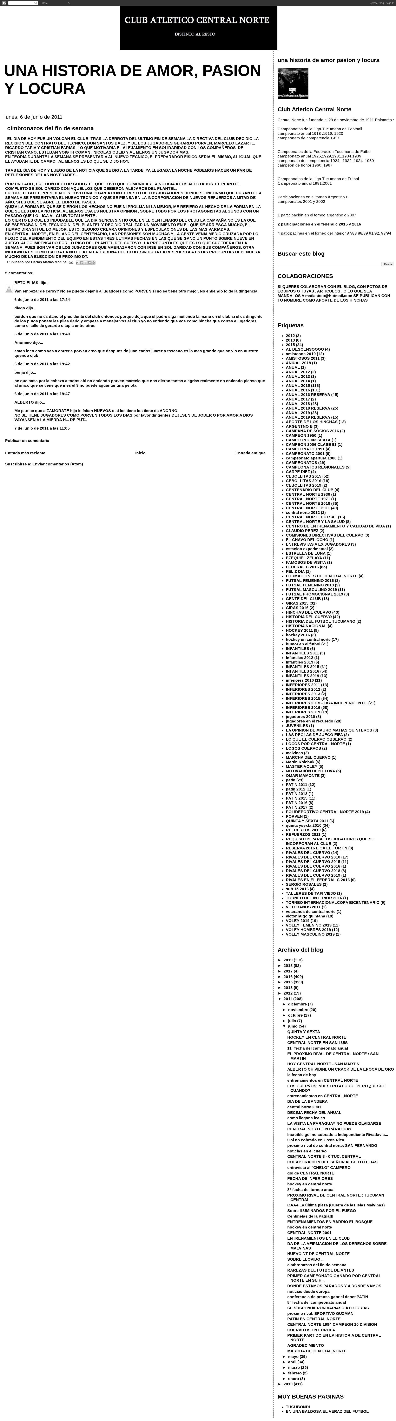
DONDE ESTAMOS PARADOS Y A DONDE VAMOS (334, 1286)
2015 (290, 345)
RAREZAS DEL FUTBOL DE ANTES (320, 1270)
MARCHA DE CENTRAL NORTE (317, 1351)
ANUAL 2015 (298, 385)
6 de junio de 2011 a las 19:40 (42, 334)
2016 (289, 977)
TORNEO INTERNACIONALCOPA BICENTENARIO (333, 902)
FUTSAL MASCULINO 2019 (311, 589)
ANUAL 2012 (298, 372)
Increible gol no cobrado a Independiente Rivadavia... (337, 1134)
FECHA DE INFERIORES (310, 1178)
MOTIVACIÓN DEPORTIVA (310, 771)
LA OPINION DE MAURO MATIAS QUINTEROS (329, 730)
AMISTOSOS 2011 (303, 358)
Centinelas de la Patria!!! (310, 1216)
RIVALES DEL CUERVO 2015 (313, 862)
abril (292, 1362)
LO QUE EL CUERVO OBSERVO (316, 739)
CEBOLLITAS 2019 (303, 485)
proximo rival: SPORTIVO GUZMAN (320, 1313)
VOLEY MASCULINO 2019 (310, 934)
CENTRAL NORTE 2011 (308, 508)
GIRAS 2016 (297, 608)
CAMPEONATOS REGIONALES (315, 467)
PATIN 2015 (297, 798)
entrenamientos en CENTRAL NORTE (322, 1080)
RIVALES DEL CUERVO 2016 (313, 866)
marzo (294, 1367)
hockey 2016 (298, 635)
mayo (294, 1356)
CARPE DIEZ (298, 472)
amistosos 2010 (301, 354)
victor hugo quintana (305, 916)
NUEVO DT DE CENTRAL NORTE (318, 1254)
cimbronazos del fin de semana (316, 1265)
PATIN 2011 (296, 784)
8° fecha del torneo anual (311, 1189)
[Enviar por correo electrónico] (78, 263)
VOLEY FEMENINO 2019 (309, 925)
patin (290, 780)
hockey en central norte (308, 639)
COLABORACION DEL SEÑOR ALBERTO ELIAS (332, 1162)
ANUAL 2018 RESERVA (308, 408)
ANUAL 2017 (298, 399)
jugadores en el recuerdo (309, 721)
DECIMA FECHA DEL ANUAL (314, 1112)
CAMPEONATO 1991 (305, 449)
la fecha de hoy (301, 1075)
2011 (288, 999)
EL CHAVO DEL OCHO (307, 540)
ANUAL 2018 (298, 404)
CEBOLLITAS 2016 (303, 481)
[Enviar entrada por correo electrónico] (70, 262)
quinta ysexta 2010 (304, 825)
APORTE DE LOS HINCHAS (312, 422)
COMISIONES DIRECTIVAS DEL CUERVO (324, 535)
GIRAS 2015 (297, 603)
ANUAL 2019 (298, 413)
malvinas (294, 753)
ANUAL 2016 (298, 390)
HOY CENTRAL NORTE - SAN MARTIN (323, 1064)
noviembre (298, 1010)
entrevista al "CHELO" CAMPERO (319, 1167)
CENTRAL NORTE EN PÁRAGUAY (319, 1129)
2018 (289, 965)
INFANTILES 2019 (302, 676)
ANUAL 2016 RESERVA (308, 394)
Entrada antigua (251, 453)
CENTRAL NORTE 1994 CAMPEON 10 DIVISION (332, 1324)
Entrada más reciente (25, 453)
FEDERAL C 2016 (302, 567)
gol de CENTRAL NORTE (310, 1173)
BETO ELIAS (26, 283)
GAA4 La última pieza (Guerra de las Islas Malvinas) (336, 1205)
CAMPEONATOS (301, 462)
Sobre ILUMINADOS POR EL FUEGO (321, 1210)
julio (292, 1021)
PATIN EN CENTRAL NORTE (314, 1319)
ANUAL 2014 (298, 381)
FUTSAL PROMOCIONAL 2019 (314, 594)
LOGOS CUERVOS (303, 748)
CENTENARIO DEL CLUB (310, 490)
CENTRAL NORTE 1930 (308, 494)
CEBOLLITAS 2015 (303, 476)
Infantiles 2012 (299, 657)
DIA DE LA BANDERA (307, 1101)
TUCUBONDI (298, 1407)
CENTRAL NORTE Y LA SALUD (315, 521)
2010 (289, 1384)
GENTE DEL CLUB (303, 599)
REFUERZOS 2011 (303, 834)
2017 (289, 971)
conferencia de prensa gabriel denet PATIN (327, 1297)
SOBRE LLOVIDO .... (306, 1259)
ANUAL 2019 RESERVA (308, 417)
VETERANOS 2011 (303, 907)
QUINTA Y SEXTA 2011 (307, 821)
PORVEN (294, 816)
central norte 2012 (303, 512)
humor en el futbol (303, 644)
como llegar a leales (306, 1118)
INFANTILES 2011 (302, 653)
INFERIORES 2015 (303, 698)
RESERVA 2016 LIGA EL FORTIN (316, 848)
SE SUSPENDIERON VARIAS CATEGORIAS (328, 1308)
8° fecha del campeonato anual (316, 1302)
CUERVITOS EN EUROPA (311, 1330)
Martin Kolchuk (300, 762)
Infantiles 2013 (299, 662)
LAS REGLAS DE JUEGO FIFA (314, 735)
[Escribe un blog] (82, 263)
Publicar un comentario (27, 440)
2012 (290, 336)
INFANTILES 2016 (302, 671)
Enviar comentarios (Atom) (57, 464)
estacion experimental (307, 549)
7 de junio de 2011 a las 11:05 (42, 428)
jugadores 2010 (300, 716)
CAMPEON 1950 (301, 435)
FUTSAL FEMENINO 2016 (310, 580)
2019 (289, 960)
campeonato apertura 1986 (311, 458)
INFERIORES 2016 (303, 707)
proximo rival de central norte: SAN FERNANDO (332, 1145)
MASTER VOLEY (301, 766)
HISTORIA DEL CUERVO (309, 617)
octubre (296, 1015)
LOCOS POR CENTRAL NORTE (315, 744)
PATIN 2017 (297, 807)
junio (293, 1026)
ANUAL (293, 367)
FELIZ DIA (295, 571)
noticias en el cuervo (307, 1151)
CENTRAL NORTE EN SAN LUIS (317, 1043)
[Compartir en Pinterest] (93, 263)
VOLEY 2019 (298, 920)
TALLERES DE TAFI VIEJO (311, 893)
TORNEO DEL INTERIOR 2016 (314, 898)
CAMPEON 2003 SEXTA (308, 440)
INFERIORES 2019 (303, 712)
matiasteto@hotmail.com (328, 296)
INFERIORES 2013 (303, 694)
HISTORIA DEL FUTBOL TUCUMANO (320, 621)
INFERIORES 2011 (303, 685)
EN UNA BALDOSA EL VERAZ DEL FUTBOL (327, 1411)
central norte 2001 (304, 1107)
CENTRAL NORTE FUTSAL (311, 517)
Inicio (140, 453)
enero (294, 1378)
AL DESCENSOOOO (305, 349)
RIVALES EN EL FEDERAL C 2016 (318, 880)
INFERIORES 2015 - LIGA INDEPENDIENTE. (326, 703)
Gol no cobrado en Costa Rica (315, 1140)
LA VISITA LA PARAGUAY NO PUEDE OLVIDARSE (334, 1123)
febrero (295, 1373)
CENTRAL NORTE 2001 (309, 1233)
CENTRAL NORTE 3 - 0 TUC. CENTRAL (324, 1156)
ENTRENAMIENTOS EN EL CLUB (318, 1238)
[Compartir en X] (86, 263)
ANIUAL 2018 (298, 363)
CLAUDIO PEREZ (302, 530)
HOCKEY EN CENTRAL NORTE (316, 1037)
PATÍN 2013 (297, 794)
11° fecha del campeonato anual (317, 1048)
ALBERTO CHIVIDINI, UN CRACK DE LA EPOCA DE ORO (340, 1069)
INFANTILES (297, 648)
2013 (290, 340)
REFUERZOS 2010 (303, 830)
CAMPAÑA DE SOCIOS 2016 (312, 431)
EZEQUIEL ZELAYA (304, 558)
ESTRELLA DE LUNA (306, 553)
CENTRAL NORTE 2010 (308, 503)
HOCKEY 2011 (299, 630)
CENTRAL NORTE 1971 (308, 499)
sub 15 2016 (297, 889)
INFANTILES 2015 (302, 667)
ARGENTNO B (299, 426)
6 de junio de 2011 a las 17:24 (42, 299)
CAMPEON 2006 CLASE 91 (311, 444)
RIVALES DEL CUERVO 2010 (313, 857)
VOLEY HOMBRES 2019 (308, 930)
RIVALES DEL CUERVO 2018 (313, 871)
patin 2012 (295, 789)
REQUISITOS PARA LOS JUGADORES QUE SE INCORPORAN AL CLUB (330, 841)
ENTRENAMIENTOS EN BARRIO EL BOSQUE (330, 1222)
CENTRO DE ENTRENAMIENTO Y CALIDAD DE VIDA (335, 526)
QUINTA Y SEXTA (303, 1032)
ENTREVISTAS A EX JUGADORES (318, 544)
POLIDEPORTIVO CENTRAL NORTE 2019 (325, 812)
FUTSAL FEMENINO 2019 (310, 585)
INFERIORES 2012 (303, 689)
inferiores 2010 (300, 680)
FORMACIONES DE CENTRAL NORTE (322, 576)
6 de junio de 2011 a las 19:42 (42, 364)
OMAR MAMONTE (303, 775)
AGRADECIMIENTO (305, 1345)
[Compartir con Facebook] (89, 263)
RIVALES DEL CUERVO (308, 852)
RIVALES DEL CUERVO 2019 (313, 875)
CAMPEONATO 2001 (305, 453)
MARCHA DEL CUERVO (308, 757)
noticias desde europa (308, 1291)
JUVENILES (297, 725)
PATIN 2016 (297, 803)
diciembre (298, 1004)
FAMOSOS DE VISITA (306, 562)
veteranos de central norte (311, 911)
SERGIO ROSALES (304, 884)
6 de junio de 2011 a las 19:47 (42, 394)
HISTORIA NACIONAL (306, 626)
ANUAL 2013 (298, 376)
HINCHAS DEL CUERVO (308, 612)
